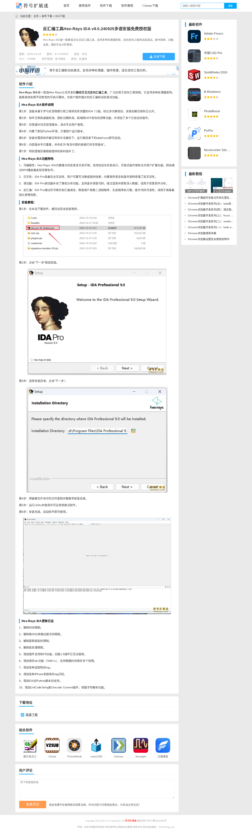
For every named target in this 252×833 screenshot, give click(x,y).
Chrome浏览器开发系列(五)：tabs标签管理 (213, 203)
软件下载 (106, 5)
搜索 (230, 6)
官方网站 (60, 58)
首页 (66, 5)
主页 (36, 16)
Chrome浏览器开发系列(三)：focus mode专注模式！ (219, 215)
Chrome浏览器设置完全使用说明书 (208, 239)
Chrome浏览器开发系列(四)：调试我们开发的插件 (217, 209)
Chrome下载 (150, 5)
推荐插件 (85, 5)
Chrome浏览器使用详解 (202, 233)
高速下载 (159, 56)
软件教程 (127, 5)
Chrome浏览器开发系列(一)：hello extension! (215, 227)
